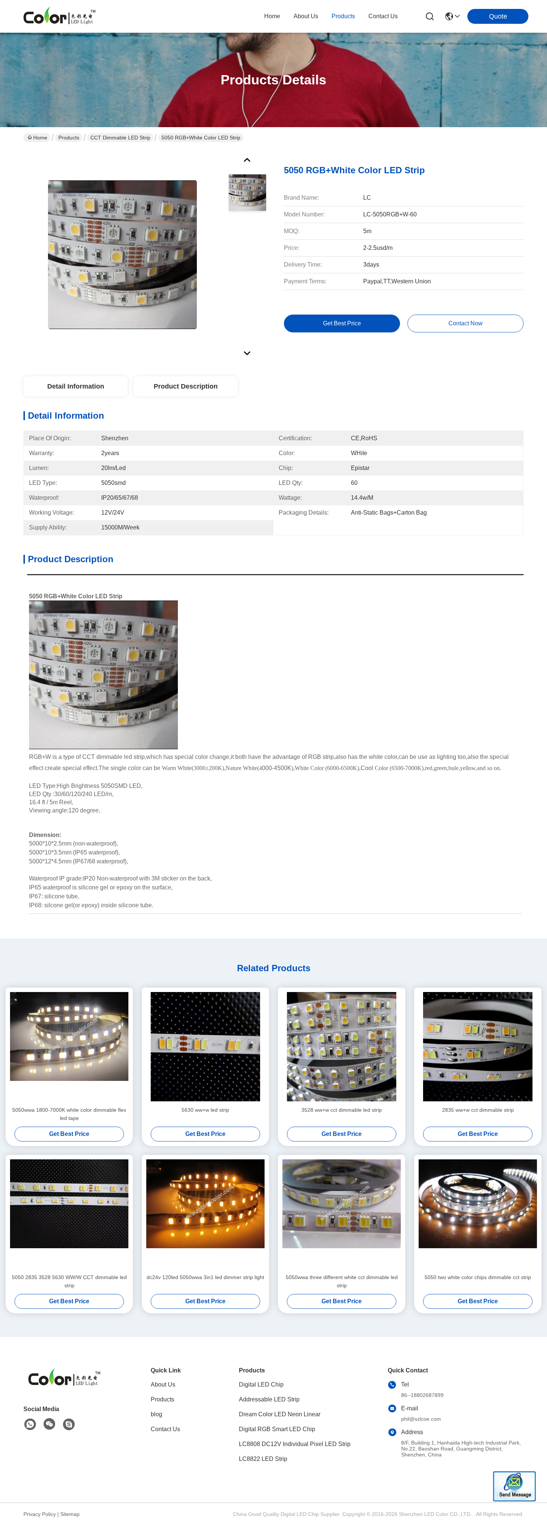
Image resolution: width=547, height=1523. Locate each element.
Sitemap (70, 1514)
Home (272, 16)
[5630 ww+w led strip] (205, 1046)
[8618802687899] (30, 1424)
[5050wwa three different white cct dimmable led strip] (341, 1214)
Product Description (186, 386)
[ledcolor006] (69, 1424)
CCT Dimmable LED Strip (120, 138)
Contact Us (165, 1429)
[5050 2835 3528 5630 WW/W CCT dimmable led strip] (69, 1214)
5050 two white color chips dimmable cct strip (478, 1277)
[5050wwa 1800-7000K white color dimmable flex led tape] (69, 1046)
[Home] (64, 1387)
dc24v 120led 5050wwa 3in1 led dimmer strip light (205, 1277)
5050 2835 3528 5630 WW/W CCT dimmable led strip (69, 1281)
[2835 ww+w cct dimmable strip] (478, 1046)
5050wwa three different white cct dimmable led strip (342, 1281)
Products (68, 138)
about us (306, 16)
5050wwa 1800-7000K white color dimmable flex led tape (69, 1114)
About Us (163, 1384)
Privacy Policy (39, 1514)
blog (156, 1414)
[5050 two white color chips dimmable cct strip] (478, 1214)
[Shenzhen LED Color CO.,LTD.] (59, 16)
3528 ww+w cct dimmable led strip (341, 1110)
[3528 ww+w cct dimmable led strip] (341, 1046)
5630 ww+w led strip (205, 1110)
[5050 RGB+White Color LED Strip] (122, 254)
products (343, 16)
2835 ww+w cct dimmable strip (478, 1110)
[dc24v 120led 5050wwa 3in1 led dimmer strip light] (205, 1214)
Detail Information (75, 386)
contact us (383, 16)
